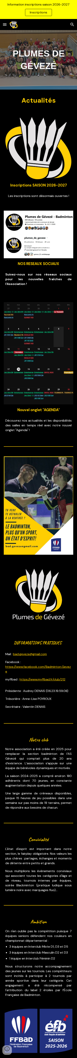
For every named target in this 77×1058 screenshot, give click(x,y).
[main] (38, 60)
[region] (38, 9)
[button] (4, 24)
